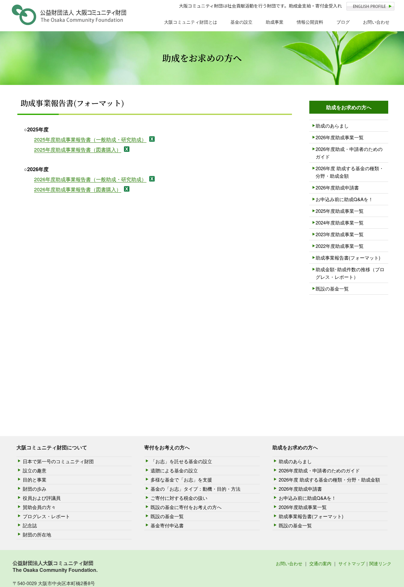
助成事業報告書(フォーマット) (348, 257)
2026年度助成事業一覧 (340, 137)
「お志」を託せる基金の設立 (181, 461)
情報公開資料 (310, 22)
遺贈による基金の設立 (174, 470)
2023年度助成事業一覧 (340, 234)
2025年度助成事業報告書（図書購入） (77, 149)
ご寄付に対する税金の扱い (179, 497)
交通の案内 (320, 563)
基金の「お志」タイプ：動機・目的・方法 (196, 488)
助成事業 (274, 22)
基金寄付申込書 (167, 525)
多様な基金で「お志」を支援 (181, 479)
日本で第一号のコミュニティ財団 (58, 461)
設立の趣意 (34, 470)
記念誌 (30, 525)
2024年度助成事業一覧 (340, 222)
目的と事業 (34, 479)
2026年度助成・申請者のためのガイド (349, 153)
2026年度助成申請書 (337, 187)
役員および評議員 (42, 497)
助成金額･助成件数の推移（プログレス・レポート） (350, 273)
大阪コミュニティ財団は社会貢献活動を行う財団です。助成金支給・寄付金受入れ (260, 6)
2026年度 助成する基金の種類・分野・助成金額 (350, 172)
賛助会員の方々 (39, 507)
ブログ (343, 22)
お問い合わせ (376, 22)
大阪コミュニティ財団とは (190, 22)
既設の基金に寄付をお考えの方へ (186, 507)
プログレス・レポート (46, 516)
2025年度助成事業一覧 (340, 210)
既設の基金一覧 (332, 288)
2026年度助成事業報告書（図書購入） (77, 189)
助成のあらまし (332, 125)
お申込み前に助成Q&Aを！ (344, 199)
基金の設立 (241, 22)
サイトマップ (351, 563)
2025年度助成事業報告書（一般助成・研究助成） (90, 139)
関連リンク (380, 563)
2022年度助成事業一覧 (340, 246)
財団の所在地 (37, 534)
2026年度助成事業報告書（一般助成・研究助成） (90, 179)
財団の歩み (34, 488)
